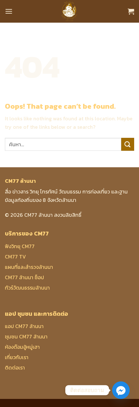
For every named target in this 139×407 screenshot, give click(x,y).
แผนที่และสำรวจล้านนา (29, 267)
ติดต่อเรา (15, 367)
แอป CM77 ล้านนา (24, 326)
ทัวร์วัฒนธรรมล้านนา (27, 288)
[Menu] (9, 11)
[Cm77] (70, 11)
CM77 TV (15, 256)
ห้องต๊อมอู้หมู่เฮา (22, 347)
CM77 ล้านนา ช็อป (24, 277)
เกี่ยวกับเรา (16, 357)
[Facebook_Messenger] (121, 390)
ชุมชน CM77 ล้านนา (26, 336)
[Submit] (127, 144)
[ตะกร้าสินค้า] (131, 11)
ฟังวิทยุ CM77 (20, 246)
